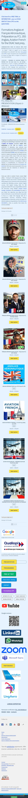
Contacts (14, 712)
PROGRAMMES (9, 568)
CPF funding (20, 65)
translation (8, 190)
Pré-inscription (4, 763)
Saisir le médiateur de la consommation (10, 740)
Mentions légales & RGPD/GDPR (8, 735)
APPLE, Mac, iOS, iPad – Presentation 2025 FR (9, 133)
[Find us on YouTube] (15, 724)
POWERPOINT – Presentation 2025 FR (7, 129)
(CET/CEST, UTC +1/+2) (7, 596)
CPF (5, 53)
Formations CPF (9, 591)
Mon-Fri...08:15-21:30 (20, 596)
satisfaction (10, 747)
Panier (2, 732)
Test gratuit (24, 52)
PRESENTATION (9, 562)
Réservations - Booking (9, 579)
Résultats (3, 768)
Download (18, 129)
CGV (2, 733)
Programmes (4, 767)
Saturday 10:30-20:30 (7, 599)
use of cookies (22, 795)
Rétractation (4, 737)
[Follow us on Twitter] (7, 724)
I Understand (14, 797)
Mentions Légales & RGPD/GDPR (8, 788)
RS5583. (13, 152)
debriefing (11, 141)
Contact (3, 762)
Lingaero (21, 145)
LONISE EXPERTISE (14, 704)
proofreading (17, 190)
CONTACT (6, 585)
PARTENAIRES (8, 666)
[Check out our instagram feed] (19, 724)
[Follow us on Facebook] (2, 724)
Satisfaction (4, 770)
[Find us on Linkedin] (11, 724)
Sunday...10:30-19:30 (20, 599)
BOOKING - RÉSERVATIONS (7, 765)
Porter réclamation (5, 739)
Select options (14, 249)
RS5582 (22, 150)
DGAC (8, 712)
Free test (12, 65)
